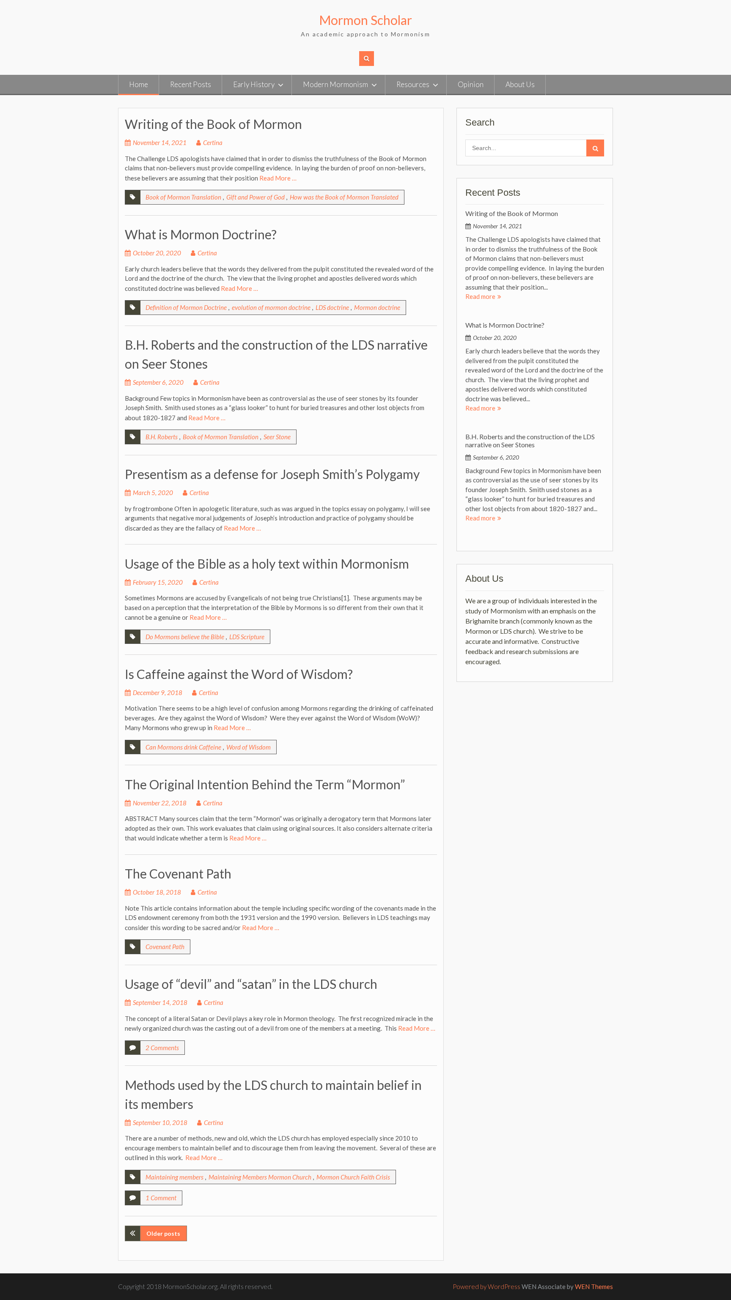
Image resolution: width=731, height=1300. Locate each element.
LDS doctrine (332, 307)
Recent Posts (190, 84)
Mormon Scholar (365, 19)
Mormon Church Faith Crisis (353, 1177)
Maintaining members (174, 1177)
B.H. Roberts (162, 437)
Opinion (471, 84)
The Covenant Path (178, 873)
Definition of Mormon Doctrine (186, 307)
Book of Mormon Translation (183, 197)
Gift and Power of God (255, 197)
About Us (520, 84)
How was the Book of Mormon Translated (344, 197)
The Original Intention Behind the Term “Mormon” (265, 784)
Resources (412, 84)
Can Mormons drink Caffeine (183, 747)
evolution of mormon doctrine (271, 307)
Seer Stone (277, 437)
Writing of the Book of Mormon (213, 123)
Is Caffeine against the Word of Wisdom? (239, 673)
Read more (480, 296)
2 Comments (162, 1047)
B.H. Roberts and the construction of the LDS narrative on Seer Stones (530, 440)
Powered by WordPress (486, 1286)
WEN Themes (594, 1286)
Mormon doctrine (377, 307)
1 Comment (161, 1197)
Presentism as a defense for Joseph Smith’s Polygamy (272, 474)
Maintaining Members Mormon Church (260, 1177)
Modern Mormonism (335, 84)
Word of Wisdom (248, 747)
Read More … (278, 178)
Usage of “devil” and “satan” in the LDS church (251, 983)
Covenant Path (165, 946)
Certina (213, 142)
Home (138, 84)
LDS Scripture (246, 636)
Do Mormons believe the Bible (185, 636)
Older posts (163, 1233)
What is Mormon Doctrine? (201, 234)
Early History (254, 84)
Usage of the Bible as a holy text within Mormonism (267, 563)
